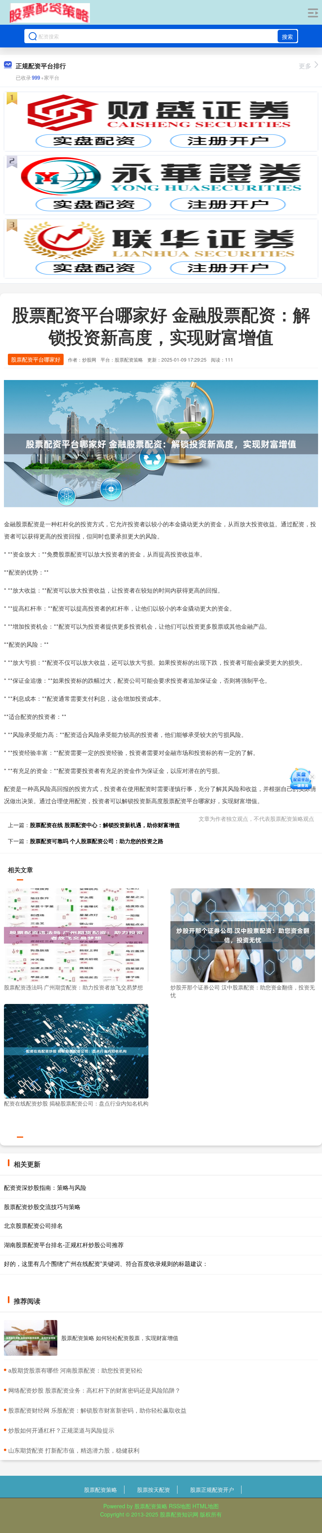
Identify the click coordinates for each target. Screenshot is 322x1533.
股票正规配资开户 (212, 1489)
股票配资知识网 (179, 1514)
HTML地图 (205, 1506)
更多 (305, 65)
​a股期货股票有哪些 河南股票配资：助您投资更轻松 (75, 1370)
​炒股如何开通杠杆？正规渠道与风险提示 (61, 1430)
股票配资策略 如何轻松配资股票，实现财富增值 (119, 1338)
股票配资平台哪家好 (35, 359)
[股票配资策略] (50, 13)
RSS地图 (180, 1506)
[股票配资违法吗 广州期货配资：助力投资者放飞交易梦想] (76, 934)
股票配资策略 (100, 1489)
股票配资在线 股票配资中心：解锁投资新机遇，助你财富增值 (105, 825)
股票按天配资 (153, 1489)
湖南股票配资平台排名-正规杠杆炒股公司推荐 (64, 1244)
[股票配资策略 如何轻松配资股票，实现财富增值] (30, 1338)
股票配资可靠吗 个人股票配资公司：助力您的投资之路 (96, 841)
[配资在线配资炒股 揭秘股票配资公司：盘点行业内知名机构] (76, 1050)
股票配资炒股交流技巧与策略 (42, 1206)
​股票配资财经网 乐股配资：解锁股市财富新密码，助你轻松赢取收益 (97, 1410)
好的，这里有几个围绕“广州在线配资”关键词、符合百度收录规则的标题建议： (106, 1263)
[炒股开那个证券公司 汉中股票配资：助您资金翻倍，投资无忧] (242, 934)
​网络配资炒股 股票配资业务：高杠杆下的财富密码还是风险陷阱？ (94, 1390)
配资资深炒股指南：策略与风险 (45, 1187)
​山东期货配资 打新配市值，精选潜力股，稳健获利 (73, 1450)
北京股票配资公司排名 (33, 1225)
